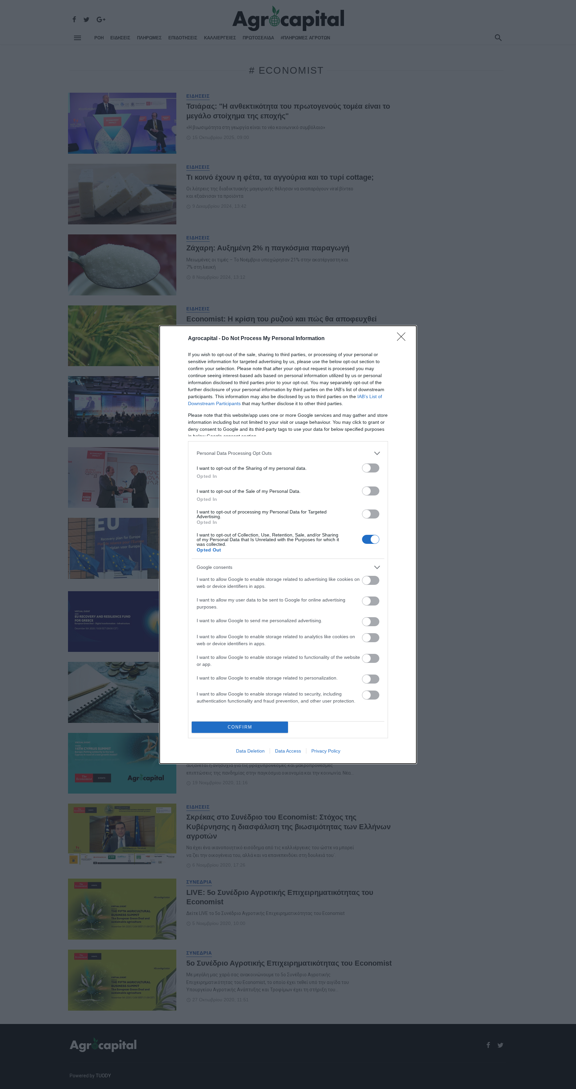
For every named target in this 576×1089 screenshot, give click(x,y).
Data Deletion (250, 751)
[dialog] (288, 545)
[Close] (403, 338)
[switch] (370, 467)
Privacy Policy (325, 751)
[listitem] (288, 453)
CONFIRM (240, 727)
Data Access (288, 751)
